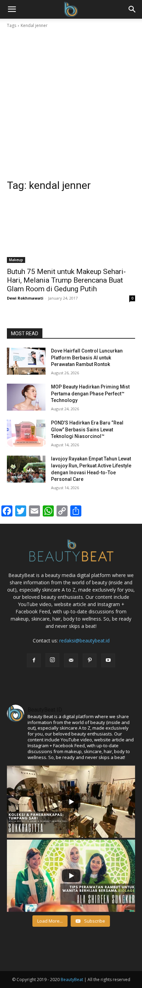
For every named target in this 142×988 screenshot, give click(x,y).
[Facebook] (34, 660)
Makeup (16, 259)
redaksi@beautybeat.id (84, 640)
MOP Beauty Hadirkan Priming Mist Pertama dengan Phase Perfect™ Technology (90, 393)
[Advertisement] (71, 104)
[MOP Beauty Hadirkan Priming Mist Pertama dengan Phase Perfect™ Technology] (26, 397)
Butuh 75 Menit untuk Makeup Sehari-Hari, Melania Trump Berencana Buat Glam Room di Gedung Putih (66, 280)
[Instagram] (52, 660)
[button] (132, 9)
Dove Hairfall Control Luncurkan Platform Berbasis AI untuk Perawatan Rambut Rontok (87, 357)
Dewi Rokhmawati (25, 298)
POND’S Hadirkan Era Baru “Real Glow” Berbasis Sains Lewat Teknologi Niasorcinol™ (87, 429)
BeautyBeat (72, 979)
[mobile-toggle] (12, 9)
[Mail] (71, 660)
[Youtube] (108, 660)
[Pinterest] (90, 660)
